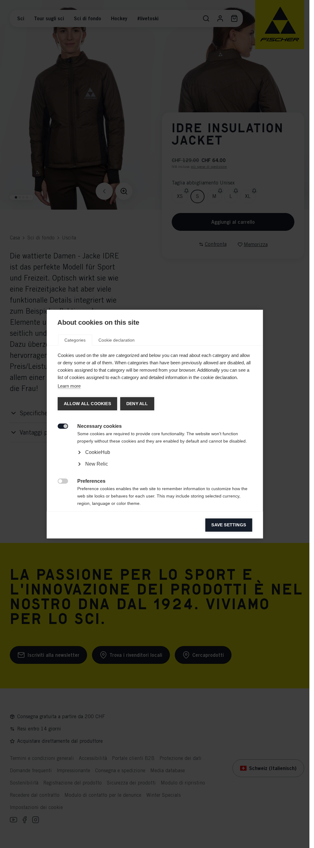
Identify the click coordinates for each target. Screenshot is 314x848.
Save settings (228, 525)
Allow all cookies (87, 403)
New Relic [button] (96, 464)
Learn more (68, 386)
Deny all (137, 403)
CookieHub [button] (97, 452)
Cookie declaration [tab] (116, 340)
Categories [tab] (75, 340)
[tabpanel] (154, 470)
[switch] (59, 426)
